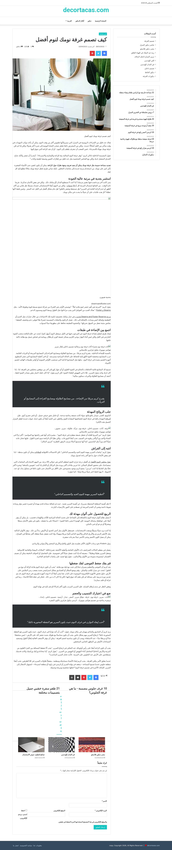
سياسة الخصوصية (26, 845)
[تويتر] (98, 53)
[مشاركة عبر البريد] (77, 677)
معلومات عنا (37, 845)
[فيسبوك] (104, 53)
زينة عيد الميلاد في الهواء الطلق (142, 53)
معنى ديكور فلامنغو (147, 49)
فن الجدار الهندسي (147, 64)
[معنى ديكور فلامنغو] (92, 744)
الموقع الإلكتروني (59, 810)
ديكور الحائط (149, 72)
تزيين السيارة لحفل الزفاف (144, 57)
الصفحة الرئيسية (100, 21)
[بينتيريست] (92, 53)
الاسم (104, 801)
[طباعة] (71, 677)
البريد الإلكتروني (101, 810)
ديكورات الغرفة (148, 76)
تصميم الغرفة (149, 41)
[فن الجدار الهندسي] (61, 744)
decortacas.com (153, 845)
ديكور (89, 21)
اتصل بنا (16, 845)
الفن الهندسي (149, 61)
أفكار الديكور (79, 21)
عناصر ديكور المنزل (147, 45)
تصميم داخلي (149, 68)
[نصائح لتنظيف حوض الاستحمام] (31, 744)
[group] (61, 251)
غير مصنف (103, 34)
